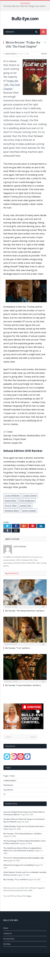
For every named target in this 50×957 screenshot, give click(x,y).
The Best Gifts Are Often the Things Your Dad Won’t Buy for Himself (25, 6)
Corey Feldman (12, 495)
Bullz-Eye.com (25, 18)
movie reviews (29, 510)
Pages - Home (9, 776)
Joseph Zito (25, 505)
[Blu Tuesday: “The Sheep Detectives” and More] (25, 593)
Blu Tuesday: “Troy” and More (17, 648)
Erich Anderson (27, 500)
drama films (10, 500)
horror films (11, 505)
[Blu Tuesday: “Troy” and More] (25, 631)
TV (4, 794)
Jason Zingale (11, 54)
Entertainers (8, 785)
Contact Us (7, 933)
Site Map (6, 944)
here (29, 896)
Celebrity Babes (9, 780)
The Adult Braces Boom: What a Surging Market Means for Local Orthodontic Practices (22, 849)
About (5, 928)
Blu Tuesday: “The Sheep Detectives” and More (24, 610)
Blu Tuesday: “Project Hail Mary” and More (23, 685)
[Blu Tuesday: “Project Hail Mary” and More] (25, 668)
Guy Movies (8, 790)
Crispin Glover (30, 495)
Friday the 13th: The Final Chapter (11, 84)
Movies (44, 54)
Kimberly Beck (12, 510)
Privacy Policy (8, 938)
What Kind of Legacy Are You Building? (18, 865)
